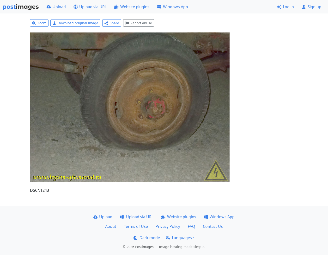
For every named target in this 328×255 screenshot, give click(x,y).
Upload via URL (93, 6)
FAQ (191, 226)
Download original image (78, 23)
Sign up (314, 6)
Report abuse (141, 23)
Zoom (41, 23)
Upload (59, 6)
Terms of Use (136, 226)
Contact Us (213, 226)
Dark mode (150, 237)
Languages (182, 237)
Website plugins (134, 6)
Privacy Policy (168, 226)
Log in (288, 6)
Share (114, 23)
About (110, 226)
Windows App (175, 6)
